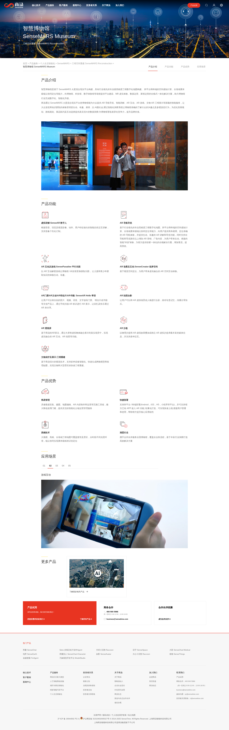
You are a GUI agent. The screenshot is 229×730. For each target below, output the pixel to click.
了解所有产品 (85, 619)
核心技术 (36, 5)
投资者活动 (87, 690)
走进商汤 (152, 677)
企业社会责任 (119, 685)
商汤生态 (117, 694)
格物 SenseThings (177, 654)
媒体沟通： (187, 694)
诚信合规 (117, 703)
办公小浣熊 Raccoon (141, 654)
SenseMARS (63, 63)
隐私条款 (106, 715)
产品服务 (50, 5)
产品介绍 (153, 67)
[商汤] (11, 5)
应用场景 (201, 67)
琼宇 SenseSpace (140, 650)
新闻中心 (77, 5)
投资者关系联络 (89, 694)
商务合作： (185, 681)
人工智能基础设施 (57, 681)
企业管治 (86, 677)
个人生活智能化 (56, 694)
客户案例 (63, 5)
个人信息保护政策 (119, 715)
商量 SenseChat (29, 650)
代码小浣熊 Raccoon (104, 650)
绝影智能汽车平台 (57, 690)
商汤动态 (152, 685)
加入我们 (120, 5)
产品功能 (169, 67)
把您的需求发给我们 (35, 619)
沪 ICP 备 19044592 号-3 (68, 719)
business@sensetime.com (117, 619)
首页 (25, 63)
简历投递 (152, 681)
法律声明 (97, 715)
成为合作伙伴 (163, 619)
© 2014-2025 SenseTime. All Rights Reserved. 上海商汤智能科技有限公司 (140, 719)
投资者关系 (91, 5)
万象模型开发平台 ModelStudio (72, 658)
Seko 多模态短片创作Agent (71, 650)
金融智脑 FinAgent (30, 658)
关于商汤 (106, 5)
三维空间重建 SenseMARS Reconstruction (92, 63)
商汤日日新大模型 (57, 677)
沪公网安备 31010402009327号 (96, 719)
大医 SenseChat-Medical (179, 650)
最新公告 (86, 681)
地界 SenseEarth (30, 654)
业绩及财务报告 (89, 685)
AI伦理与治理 (119, 690)
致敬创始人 (118, 681)
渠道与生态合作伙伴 (122, 698)
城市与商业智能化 (57, 685)
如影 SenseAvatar (103, 654)
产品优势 (185, 67)
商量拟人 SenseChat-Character (73, 654)
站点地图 (131, 715)
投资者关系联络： (190, 698)
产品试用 (193, 5)
